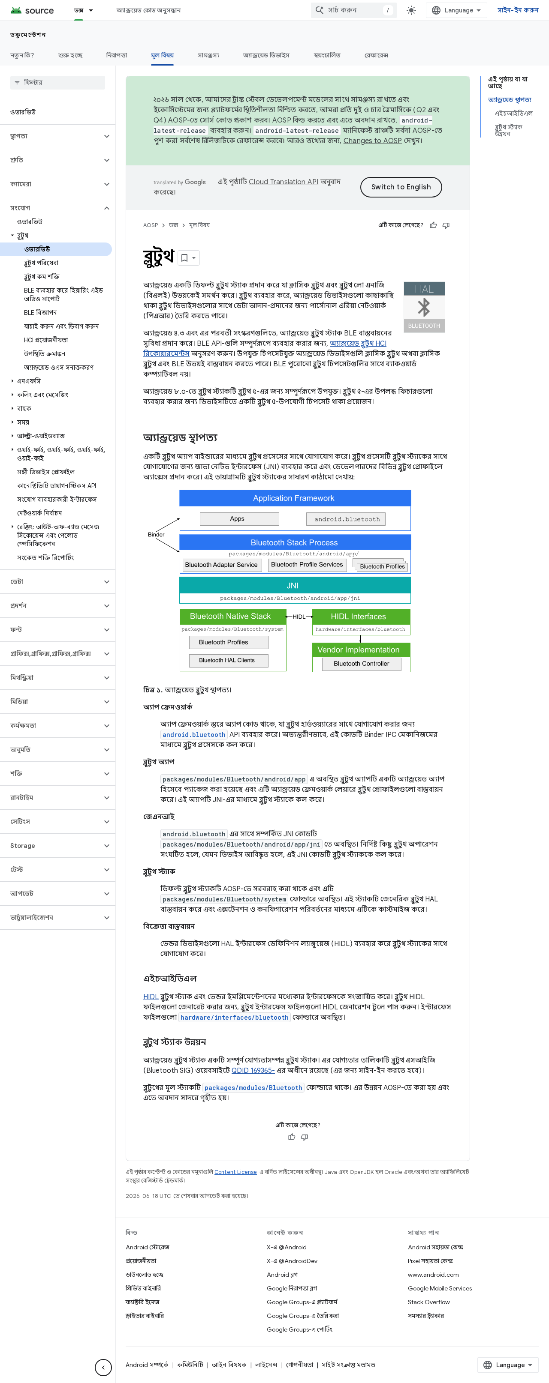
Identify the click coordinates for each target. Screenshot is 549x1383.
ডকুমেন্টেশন (28, 35)
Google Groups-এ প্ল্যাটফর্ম (302, 1302)
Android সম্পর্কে (147, 1365)
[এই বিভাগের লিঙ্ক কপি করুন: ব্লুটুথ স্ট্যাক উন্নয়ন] (214, 1043)
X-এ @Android (287, 1247)
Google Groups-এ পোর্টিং (299, 1329)
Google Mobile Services (440, 1288)
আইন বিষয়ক (229, 1365)
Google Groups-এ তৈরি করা (303, 1316)
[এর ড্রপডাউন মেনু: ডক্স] (94, 10)
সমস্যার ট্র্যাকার (426, 1316)
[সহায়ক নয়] (446, 225)
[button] (51, 136)
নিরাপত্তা (116, 55)
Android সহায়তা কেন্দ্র (435, 1247)
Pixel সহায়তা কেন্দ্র (430, 1261)
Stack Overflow (429, 1302)
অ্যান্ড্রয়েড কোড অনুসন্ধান (149, 10)
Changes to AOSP (373, 141)
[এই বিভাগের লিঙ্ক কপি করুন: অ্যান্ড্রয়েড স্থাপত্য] (226, 439)
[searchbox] (57, 83)
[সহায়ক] (433, 225)
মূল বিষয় (162, 55)
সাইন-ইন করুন (518, 10)
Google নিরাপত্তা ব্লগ (292, 1288)
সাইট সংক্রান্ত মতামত (348, 1365)
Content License (235, 1172)
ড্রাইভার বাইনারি (145, 1316)
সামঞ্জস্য (208, 55)
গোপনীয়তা (299, 1365)
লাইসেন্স (266, 1365)
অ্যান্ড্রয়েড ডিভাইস (266, 55)
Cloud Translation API (283, 182)
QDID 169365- (253, 1070)
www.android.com (433, 1274)
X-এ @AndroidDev (292, 1261)
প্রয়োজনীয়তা (141, 1261)
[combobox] (354, 10)
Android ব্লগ (282, 1274)
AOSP (150, 225)
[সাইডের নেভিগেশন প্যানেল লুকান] (103, 1367)
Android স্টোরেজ (147, 1247)
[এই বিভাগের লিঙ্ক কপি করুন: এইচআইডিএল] (205, 979)
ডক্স (79, 10)
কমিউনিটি (190, 1365)
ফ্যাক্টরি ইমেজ (142, 1302)
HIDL (151, 997)
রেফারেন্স (376, 55)
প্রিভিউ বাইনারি (143, 1288)
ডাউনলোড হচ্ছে (144, 1274)
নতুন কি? (22, 55)
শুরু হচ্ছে (70, 55)
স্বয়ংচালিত (327, 55)
